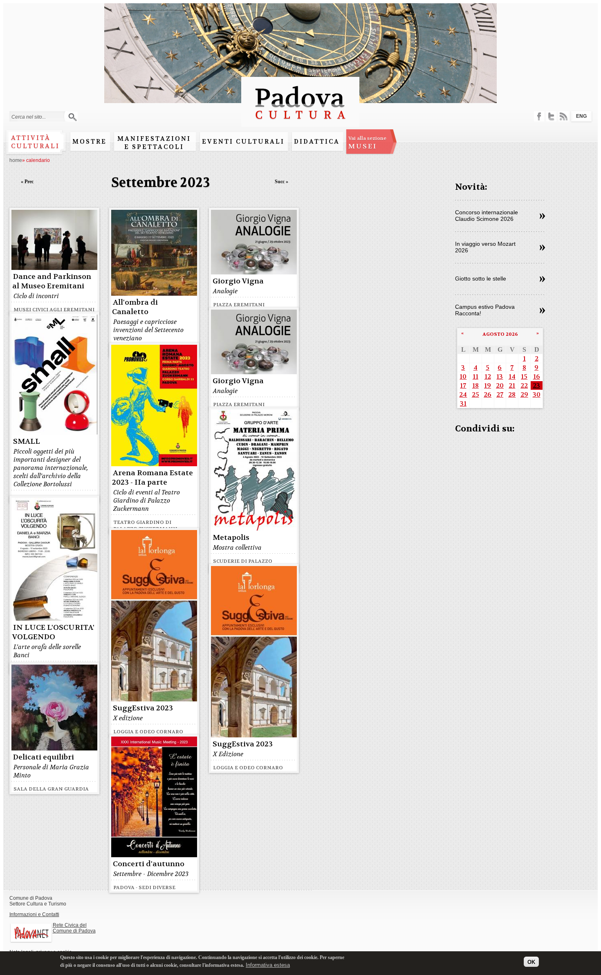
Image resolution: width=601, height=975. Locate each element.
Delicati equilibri (43, 757)
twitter (551, 116)
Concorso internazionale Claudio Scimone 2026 (486, 215)
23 (536, 385)
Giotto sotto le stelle (480, 278)
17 (463, 385)
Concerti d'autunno (148, 864)
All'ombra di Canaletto (135, 307)
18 (475, 385)
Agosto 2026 (500, 334)
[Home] (300, 122)
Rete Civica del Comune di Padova (74, 928)
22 (524, 385)
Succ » (281, 181)
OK (531, 962)
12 (487, 376)
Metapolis (231, 537)
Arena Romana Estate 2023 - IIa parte (152, 477)
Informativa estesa (268, 965)
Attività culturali (35, 142)
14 (512, 376)
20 (500, 385)
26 (487, 394)
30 (536, 394)
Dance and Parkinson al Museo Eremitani (51, 281)
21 (512, 385)
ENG (581, 116)
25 (475, 394)
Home (15, 160)
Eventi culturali (243, 141)
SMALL (26, 441)
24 (463, 394)
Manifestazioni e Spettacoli (154, 143)
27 (499, 394)
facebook (539, 116)
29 (524, 394)
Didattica (317, 141)
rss (563, 116)
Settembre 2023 (160, 182)
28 (512, 394)
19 (487, 385)
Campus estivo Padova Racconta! (485, 310)
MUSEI (367, 143)
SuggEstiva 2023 (143, 708)
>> (542, 216)
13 (499, 376)
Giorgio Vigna (238, 281)
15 (524, 376)
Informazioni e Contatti (34, 914)
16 (536, 376)
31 (463, 403)
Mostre (89, 141)
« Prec (27, 181)
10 (463, 376)
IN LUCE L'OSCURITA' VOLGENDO (53, 632)
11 (475, 376)
